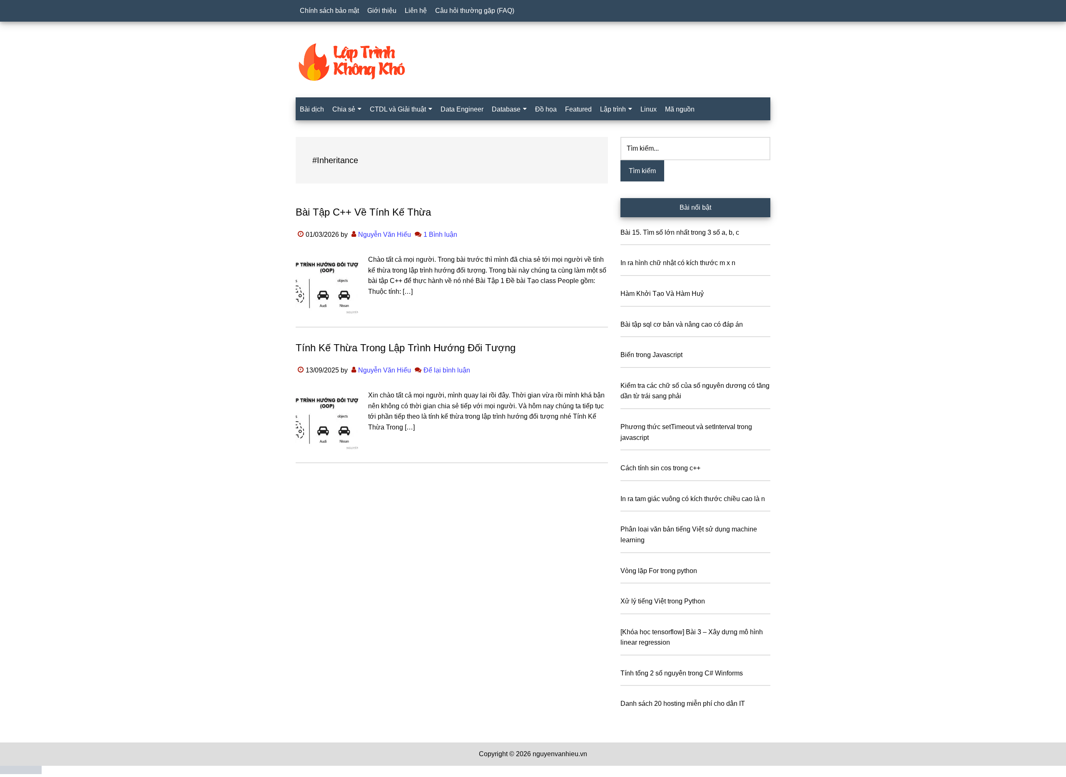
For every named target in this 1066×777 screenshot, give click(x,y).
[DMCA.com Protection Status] (21, 771)
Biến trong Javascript (651, 354)
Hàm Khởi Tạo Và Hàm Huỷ (662, 293)
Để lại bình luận (446, 370)
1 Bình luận (440, 234)
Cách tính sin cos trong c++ (660, 468)
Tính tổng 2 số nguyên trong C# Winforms (681, 673)
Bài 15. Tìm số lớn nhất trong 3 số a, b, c (679, 232)
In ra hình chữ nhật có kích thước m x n (677, 262)
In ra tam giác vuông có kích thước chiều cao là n (692, 498)
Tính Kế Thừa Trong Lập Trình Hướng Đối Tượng (406, 347)
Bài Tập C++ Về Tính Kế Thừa (363, 212)
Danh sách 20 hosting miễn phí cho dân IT (682, 703)
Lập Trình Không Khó (533, 62)
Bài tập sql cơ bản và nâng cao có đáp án (681, 324)
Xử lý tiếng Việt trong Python (662, 601)
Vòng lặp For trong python (658, 570)
